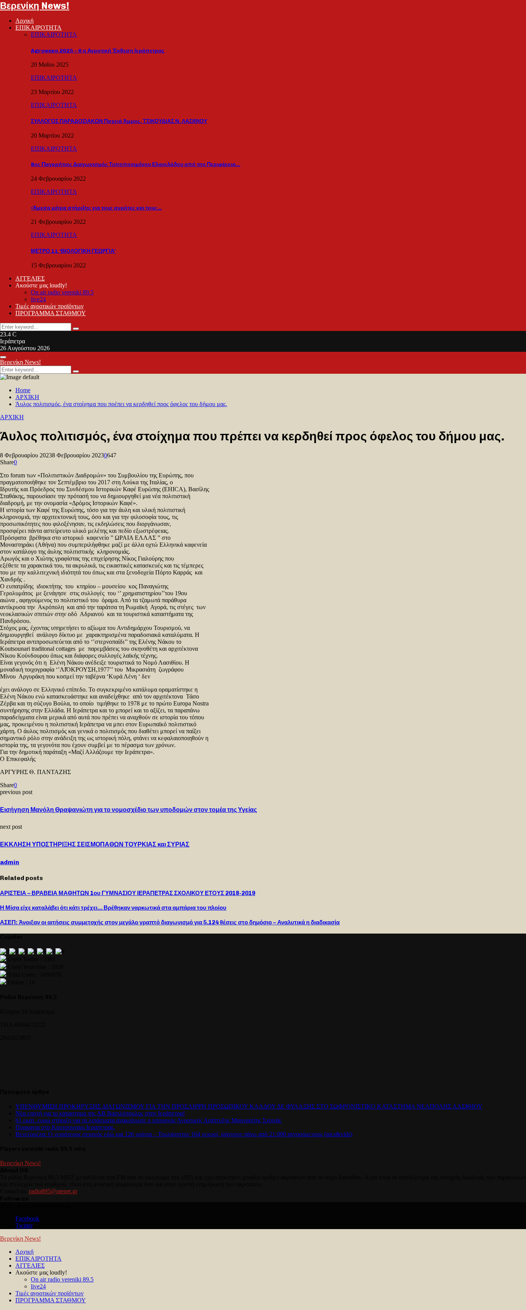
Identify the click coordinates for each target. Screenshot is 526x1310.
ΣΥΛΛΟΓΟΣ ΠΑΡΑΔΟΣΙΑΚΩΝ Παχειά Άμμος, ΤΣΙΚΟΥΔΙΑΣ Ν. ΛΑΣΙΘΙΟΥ (119, 121)
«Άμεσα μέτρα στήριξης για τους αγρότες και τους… (96, 208)
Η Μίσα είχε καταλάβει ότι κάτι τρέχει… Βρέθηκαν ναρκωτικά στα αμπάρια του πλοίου (113, 907)
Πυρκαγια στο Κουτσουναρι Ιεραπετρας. (65, 1127)
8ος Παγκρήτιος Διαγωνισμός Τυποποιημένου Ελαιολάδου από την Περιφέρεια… (135, 164)
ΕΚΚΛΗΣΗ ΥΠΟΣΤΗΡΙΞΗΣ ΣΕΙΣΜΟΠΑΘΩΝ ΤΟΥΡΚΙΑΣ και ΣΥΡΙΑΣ (94, 844)
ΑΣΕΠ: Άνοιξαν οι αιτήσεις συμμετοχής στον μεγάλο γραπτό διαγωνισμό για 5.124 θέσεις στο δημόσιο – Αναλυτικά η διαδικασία (170, 922)
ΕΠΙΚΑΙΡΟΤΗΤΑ (38, 27)
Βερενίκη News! (34, 5)
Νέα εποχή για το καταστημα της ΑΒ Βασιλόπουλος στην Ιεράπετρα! (100, 1113)
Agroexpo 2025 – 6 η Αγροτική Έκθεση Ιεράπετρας (97, 50)
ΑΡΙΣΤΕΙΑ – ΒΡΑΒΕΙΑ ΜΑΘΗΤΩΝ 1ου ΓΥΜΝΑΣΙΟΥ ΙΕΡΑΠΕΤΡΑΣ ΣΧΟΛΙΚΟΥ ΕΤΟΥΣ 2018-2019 (127, 893)
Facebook (27, 1218)
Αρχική (24, 20)
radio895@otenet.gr (53, 1191)
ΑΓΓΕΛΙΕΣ (30, 278)
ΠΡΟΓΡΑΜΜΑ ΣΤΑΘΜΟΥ (50, 313)
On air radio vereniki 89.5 (62, 292)
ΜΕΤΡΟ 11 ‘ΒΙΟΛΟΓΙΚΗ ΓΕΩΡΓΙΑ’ (73, 251)
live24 (38, 299)
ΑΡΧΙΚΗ (12, 417)
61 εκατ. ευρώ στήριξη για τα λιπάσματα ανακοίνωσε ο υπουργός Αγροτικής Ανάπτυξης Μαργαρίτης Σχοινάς (148, 1120)
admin (9, 862)
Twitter (24, 1225)
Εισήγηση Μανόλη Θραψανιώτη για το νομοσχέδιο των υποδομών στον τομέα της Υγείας (128, 809)
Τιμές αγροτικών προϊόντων (49, 306)
